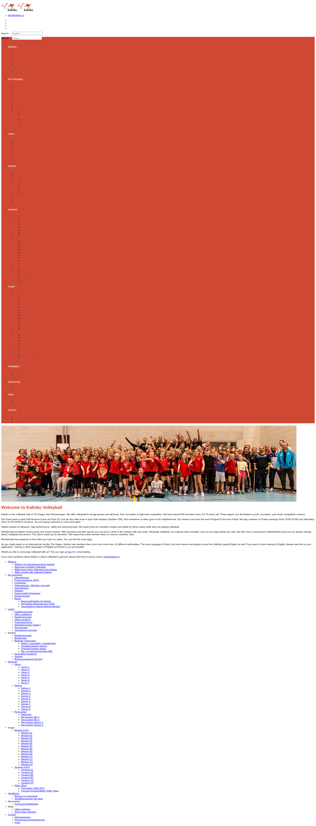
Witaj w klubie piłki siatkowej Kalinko (24, 71)
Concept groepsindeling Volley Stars (33, 358)
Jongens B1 (27, 340)
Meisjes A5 (27, 306)
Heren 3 (25, 224)
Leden (11, 133)
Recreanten (20, 266)
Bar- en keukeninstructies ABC (37, 651)
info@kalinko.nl (16, 15)
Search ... (6, 33)
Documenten (21, 157)
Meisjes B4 (27, 318)
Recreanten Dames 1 (32, 277)
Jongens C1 (27, 346)
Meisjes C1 (27, 320)
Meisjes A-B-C (22, 292)
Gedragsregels (22, 107)
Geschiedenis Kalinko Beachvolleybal (32, 126)
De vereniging (15, 79)
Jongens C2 (27, 348)
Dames (18, 238)
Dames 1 (26, 241)
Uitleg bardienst (22, 148)
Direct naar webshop (25, 403)
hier (70, 552)
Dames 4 (26, 249)
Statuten (18, 102)
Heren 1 (25, 218)
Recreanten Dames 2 (32, 280)
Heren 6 (25, 232)
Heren (17, 215)
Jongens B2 (27, 343)
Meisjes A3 (27, 301)
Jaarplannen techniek (25, 159)
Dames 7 (26, 257)
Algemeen (26, 269)
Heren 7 (25, 235)
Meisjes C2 (27, 323)
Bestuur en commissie (26, 372)
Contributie (20, 91)
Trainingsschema (23, 151)
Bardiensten (20, 175)
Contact (12, 409)
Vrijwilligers (14, 366)
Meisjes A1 (27, 295)
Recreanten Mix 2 (30, 274)
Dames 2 (26, 243)
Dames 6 (26, 255)
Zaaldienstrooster (23, 140)
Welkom (12, 46)
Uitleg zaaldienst (23, 143)
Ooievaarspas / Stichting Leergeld (32, 585)
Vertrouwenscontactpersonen (30, 419)
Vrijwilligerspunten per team (29, 375)
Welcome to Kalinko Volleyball (29, 567)
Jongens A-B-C (22, 332)
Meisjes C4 (27, 329)
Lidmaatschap (22, 85)
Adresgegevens (22, 416)
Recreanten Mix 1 (30, 271)
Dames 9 (26, 263)
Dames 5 (26, 252)
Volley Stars (20, 351)
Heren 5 (25, 229)
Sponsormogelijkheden (26, 388)
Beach (17, 110)
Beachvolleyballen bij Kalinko (36, 601)
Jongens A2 (27, 337)
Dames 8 (26, 260)
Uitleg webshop (22, 400)
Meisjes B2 (27, 312)
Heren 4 (25, 227)
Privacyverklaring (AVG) (27, 88)
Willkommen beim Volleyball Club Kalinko (26, 66)
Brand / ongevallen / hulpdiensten (31, 182)
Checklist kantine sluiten (34, 189)
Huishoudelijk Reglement (27, 105)
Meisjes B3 (27, 315)
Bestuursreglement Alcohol (28, 203)
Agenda (18, 200)
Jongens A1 (27, 334)
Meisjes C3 (27, 326)
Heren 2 (25, 221)
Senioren (12, 209)
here (89, 539)
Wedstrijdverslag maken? (28, 154)
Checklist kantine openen (34, 186)
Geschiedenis (21, 99)
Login (17, 421)
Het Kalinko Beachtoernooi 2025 (38, 604)
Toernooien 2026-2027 (33, 354)
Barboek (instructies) (25, 178)
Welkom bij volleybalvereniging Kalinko (28, 54)
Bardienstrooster (23, 145)
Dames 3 (26, 246)
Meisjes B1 (27, 309)
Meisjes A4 (27, 304)
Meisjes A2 (27, 298)
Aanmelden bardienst (25, 197)
